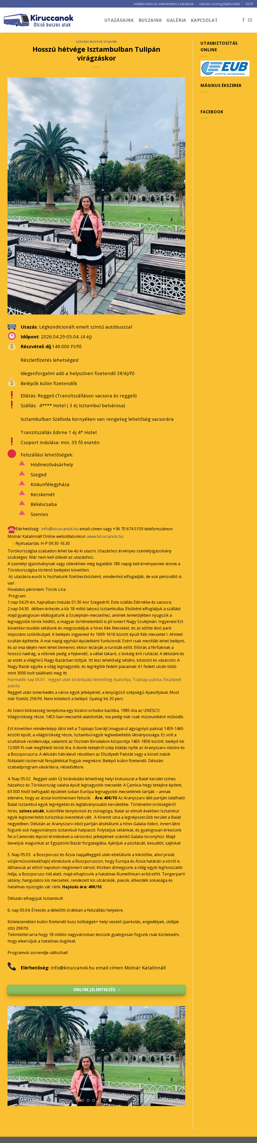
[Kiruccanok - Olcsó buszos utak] (50, 20)
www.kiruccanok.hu (105, 536)
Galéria (176, 20)
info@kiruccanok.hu (60, 529)
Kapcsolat (204, 20)
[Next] (175, 1056)
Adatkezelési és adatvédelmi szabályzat (164, 4)
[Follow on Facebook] (243, 20)
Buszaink (150, 20)
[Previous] (17, 1056)
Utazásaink (119, 20)
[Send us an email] (250, 20)
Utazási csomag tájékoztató (219, 4)
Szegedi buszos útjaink (96, 41)
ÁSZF (249, 4)
